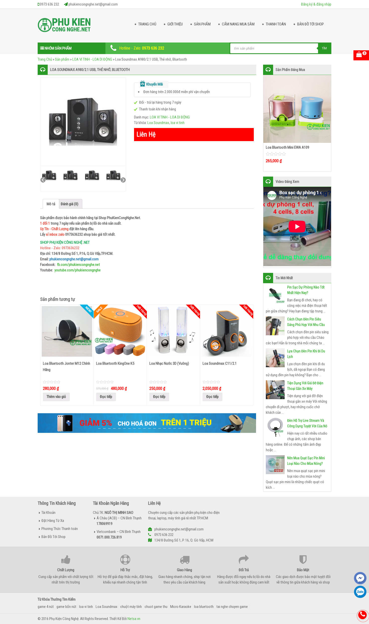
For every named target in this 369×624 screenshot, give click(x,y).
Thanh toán (276, 24)
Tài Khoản (48, 512)
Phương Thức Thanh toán (59, 528)
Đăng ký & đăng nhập (316, 4)
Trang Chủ (147, 24)
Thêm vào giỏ (56, 396)
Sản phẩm (62, 59)
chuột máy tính (131, 606)
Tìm (324, 48)
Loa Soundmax (158, 122)
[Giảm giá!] (120, 331)
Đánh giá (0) (69, 204)
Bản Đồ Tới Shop (310, 24)
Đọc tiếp (106, 396)
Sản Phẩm (202, 24)
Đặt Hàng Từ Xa (52, 520)
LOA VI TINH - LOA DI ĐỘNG (92, 59)
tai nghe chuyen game (232, 606)
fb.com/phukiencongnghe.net (78, 264)
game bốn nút (66, 606)
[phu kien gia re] (64, 27)
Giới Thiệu (175, 24)
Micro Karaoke (180, 606)
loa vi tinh (177, 122)
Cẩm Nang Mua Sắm (238, 24)
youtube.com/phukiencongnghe (77, 270)
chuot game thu (156, 606)
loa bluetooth (204, 606)
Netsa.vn (134, 618)
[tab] (51, 204)
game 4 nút (46, 606)
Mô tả (51, 204)
